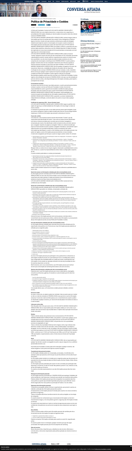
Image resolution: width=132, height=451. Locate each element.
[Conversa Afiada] (66, 16)
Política (38, 1)
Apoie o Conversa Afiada (97, 1)
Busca (106, 1)
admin (34, 27)
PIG (53, 1)
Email (49, 24)
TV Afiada (86, 1)
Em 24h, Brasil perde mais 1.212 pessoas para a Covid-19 (90, 52)
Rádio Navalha (65, 1)
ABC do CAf (73, 1)
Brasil (49, 1)
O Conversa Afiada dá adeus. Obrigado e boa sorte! (91, 44)
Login (78, 1)
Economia (44, 1)
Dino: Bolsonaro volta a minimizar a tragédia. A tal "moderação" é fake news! (89, 56)
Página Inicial (29, 1)
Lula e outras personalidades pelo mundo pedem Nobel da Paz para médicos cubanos (91, 66)
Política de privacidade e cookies (102, 449)
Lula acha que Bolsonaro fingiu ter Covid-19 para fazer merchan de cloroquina (91, 70)
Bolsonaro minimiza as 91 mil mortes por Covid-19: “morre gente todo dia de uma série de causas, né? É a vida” (91, 61)
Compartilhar (42, 24)
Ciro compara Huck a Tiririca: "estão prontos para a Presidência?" (90, 48)
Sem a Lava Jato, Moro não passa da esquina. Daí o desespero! (90, 34)
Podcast (58, 1)
